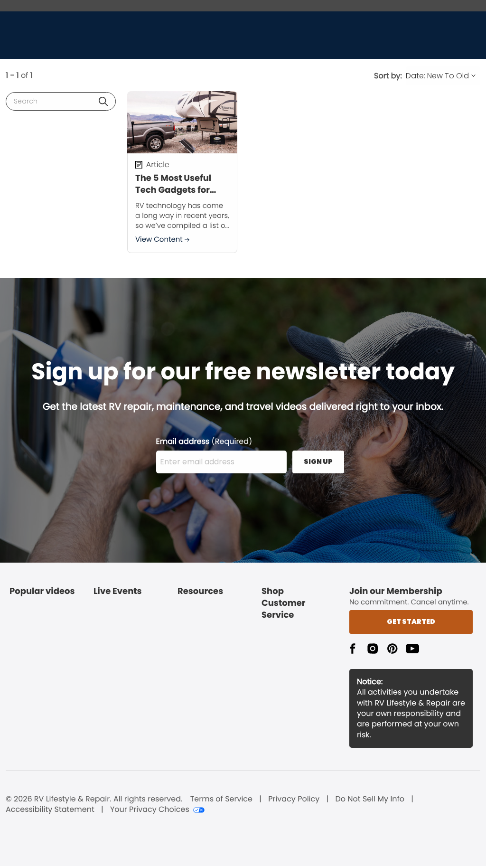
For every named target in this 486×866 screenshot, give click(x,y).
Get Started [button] (411, 621)
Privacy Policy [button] (293, 799)
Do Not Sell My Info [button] (369, 799)
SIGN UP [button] (318, 461)
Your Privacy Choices (149, 809)
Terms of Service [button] (221, 799)
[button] (103, 101)
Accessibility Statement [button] (50, 809)
